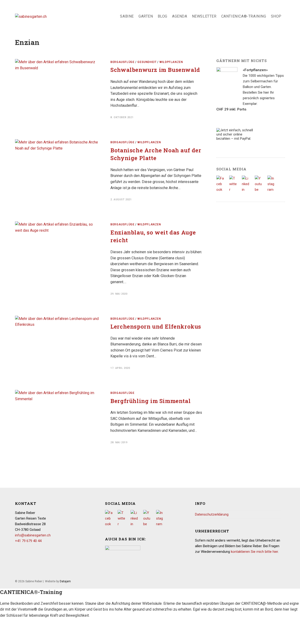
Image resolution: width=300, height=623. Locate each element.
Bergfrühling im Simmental (150, 401)
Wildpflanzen (171, 62)
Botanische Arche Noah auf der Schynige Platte (155, 154)
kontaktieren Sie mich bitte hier (254, 552)
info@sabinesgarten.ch (33, 535)
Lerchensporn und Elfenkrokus (155, 326)
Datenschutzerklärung (212, 514)
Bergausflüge (122, 62)
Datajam (65, 581)
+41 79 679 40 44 (28, 541)
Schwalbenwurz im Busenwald (155, 69)
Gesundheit (146, 62)
